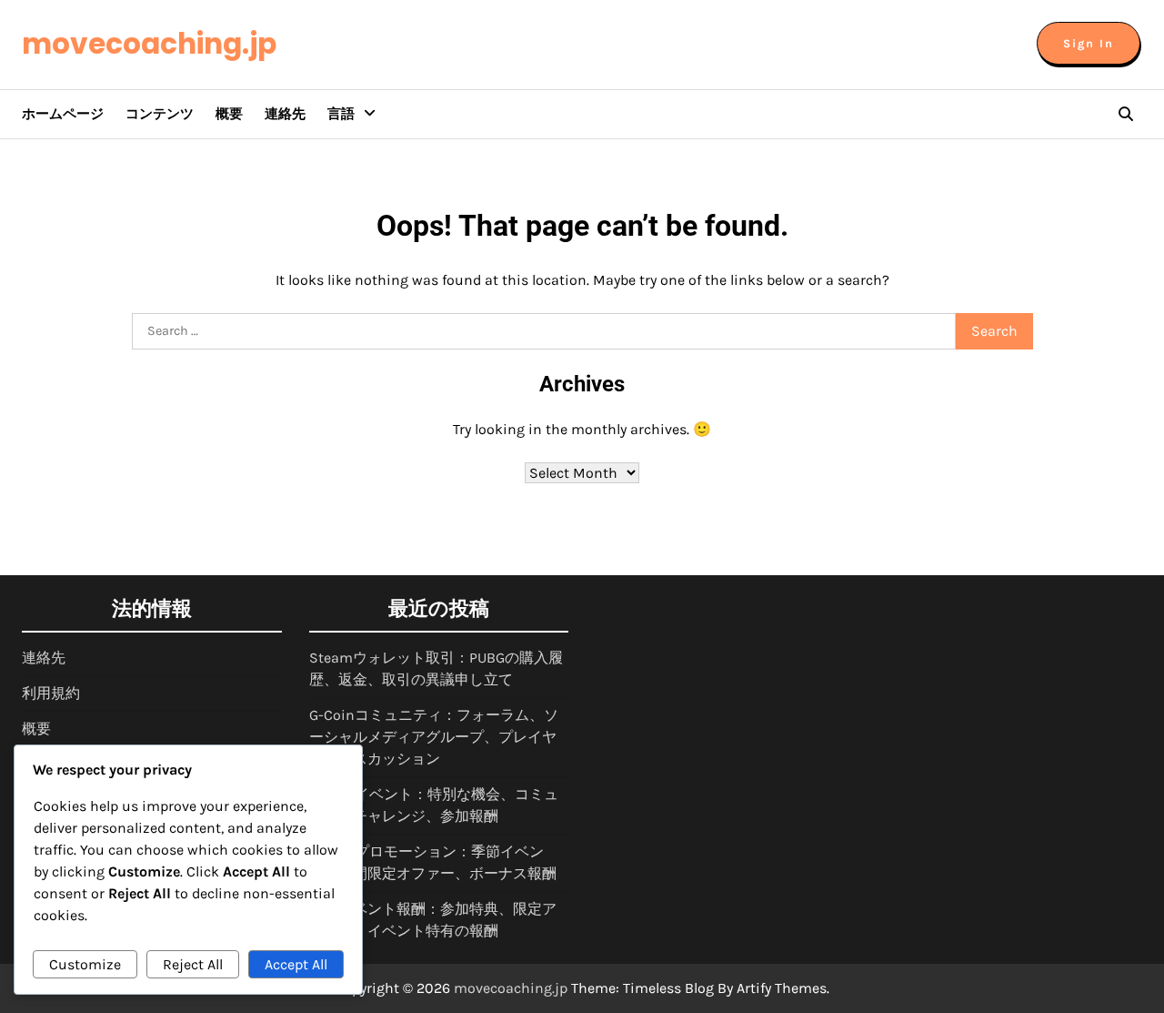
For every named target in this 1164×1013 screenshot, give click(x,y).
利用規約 (51, 693)
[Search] (1125, 113)
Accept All (296, 964)
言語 (341, 114)
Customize (85, 964)
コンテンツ (159, 114)
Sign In (1088, 43)
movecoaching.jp (149, 44)
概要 (229, 114)
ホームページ (63, 114)
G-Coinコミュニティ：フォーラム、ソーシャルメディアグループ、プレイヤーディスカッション (433, 736)
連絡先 (285, 114)
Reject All (193, 964)
